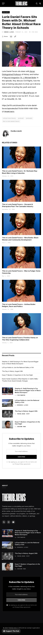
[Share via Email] (11, 36)
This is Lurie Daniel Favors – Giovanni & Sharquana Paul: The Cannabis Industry (17, 205)
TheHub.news (12, 628)
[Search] (40, 3)
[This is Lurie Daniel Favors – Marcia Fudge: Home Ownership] (21, 257)
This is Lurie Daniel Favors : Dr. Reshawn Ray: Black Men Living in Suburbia (19, 172)
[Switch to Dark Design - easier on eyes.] (36, 3)
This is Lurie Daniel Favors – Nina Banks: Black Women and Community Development (20, 239)
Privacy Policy (19, 464)
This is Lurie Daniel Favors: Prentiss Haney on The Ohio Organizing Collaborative (20, 339)
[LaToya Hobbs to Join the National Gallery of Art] (7, 403)
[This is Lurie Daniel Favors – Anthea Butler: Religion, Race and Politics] (21, 291)
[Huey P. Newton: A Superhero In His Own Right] (7, 424)
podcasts (29, 118)
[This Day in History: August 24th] (7, 414)
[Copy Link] (15, 36)
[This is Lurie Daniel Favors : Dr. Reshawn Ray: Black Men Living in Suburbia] (21, 157)
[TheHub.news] (21, 3)
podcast (21, 118)
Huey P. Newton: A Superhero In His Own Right (17, 375)
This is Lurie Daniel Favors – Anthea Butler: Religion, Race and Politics (19, 305)
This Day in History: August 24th (12, 371)
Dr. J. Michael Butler (28, 78)
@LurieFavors (28, 93)
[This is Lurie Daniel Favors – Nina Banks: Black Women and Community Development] (21, 224)
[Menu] (3, 3)
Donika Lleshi (9, 32)
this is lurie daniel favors (11, 121)
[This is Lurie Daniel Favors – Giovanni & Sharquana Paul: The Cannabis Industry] (21, 191)
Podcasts (6, 12)
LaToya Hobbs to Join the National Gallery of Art (18, 367)
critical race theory (9, 118)
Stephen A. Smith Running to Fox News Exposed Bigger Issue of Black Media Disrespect (28, 390)
